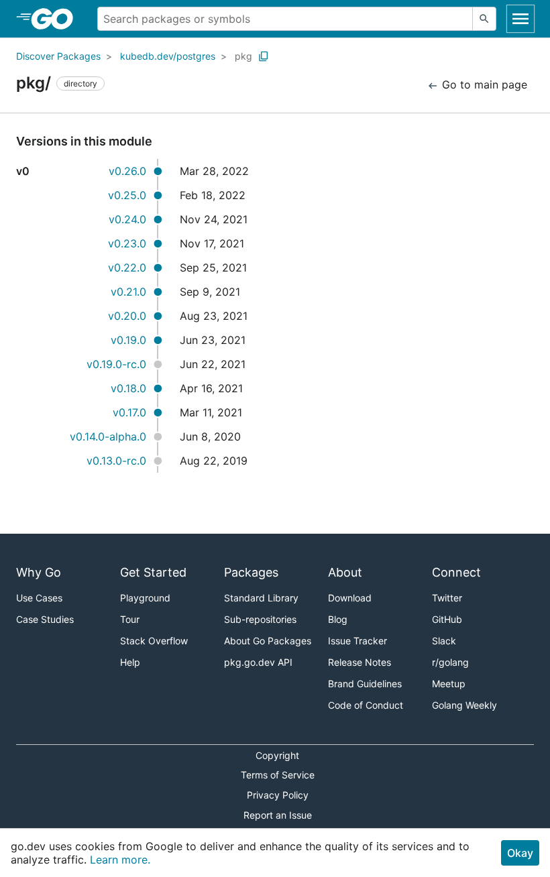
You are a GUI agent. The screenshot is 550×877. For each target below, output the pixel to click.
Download (350, 597)
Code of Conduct (365, 705)
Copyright (277, 755)
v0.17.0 (129, 412)
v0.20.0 (127, 316)
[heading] (56, 19)
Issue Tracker (357, 640)
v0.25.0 (127, 195)
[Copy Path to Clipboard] (264, 56)
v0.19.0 (128, 340)
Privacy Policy (278, 795)
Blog (337, 619)
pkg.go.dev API (258, 662)
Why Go (38, 572)
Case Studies (45, 619)
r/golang (450, 662)
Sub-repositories (260, 619)
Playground (145, 597)
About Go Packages (267, 640)
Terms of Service (278, 774)
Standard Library (261, 597)
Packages (251, 572)
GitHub (447, 619)
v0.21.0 (128, 291)
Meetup (448, 683)
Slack (444, 640)
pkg (243, 56)
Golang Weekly (464, 705)
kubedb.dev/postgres (167, 56)
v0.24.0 (127, 219)
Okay (520, 853)
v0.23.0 (127, 243)
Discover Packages (58, 56)
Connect (456, 572)
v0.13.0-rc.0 (116, 460)
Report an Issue (277, 815)
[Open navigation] (520, 18)
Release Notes (359, 662)
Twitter (447, 597)
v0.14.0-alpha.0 (108, 436)
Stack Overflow (154, 640)
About (345, 572)
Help (130, 662)
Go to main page (483, 84)
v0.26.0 (127, 171)
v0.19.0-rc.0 (116, 364)
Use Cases (39, 597)
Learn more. (120, 859)
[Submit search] (484, 19)
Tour (130, 619)
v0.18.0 (128, 388)
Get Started (153, 572)
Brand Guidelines (365, 683)
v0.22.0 (127, 267)
